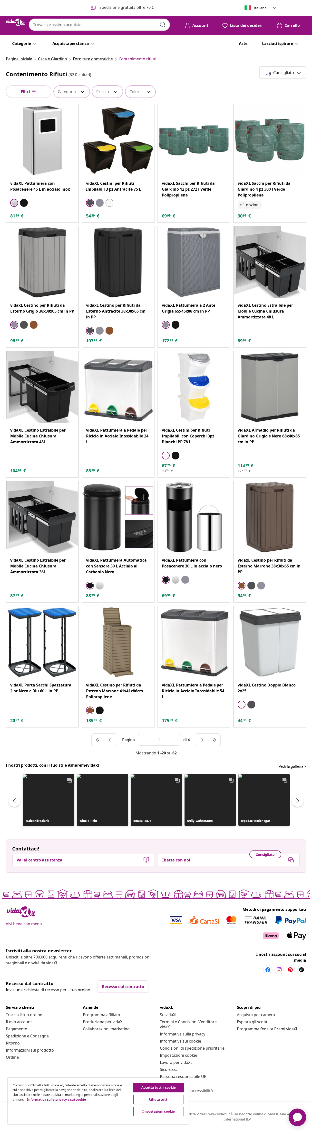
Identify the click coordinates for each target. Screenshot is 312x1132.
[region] (98, 1101)
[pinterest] (290, 969)
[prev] (110, 740)
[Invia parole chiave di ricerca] (162, 24)
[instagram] (279, 969)
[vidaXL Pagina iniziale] (15, 22)
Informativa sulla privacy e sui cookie (56, 1099)
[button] (48, 800)
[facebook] (267, 969)
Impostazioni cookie (178, 1055)
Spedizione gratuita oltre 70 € (126, 7)
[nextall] (214, 740)
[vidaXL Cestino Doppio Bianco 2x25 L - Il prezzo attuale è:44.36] (270, 642)
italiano (260, 8)
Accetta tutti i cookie (158, 1087)
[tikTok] (301, 969)
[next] (202, 740)
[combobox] (99, 25)
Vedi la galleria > (292, 766)
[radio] (14, 203)
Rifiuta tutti (158, 1099)
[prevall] (98, 740)
